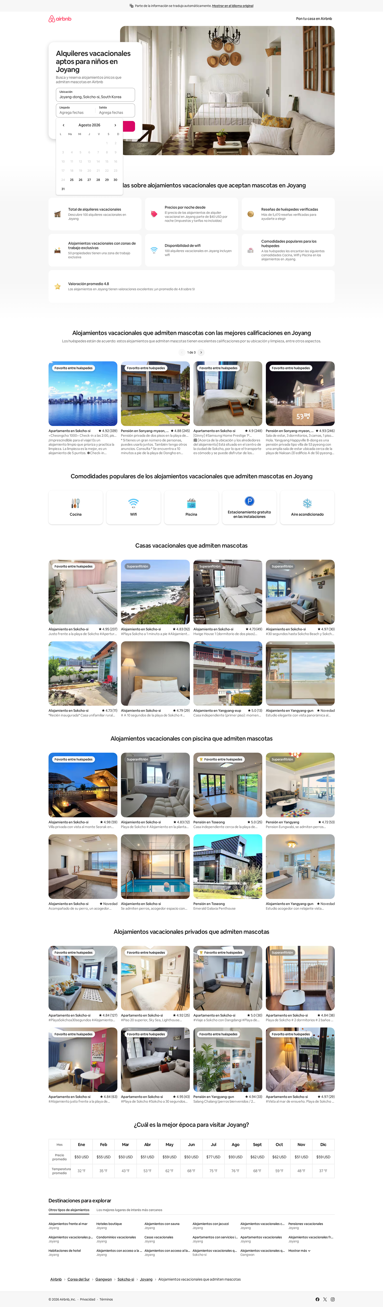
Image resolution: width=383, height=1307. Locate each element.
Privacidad (87, 1299)
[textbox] (75, 112)
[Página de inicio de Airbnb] (60, 19)
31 (63, 189)
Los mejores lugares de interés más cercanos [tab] (129, 1210)
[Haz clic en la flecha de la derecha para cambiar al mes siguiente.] (115, 125)
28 (98, 180)
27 (89, 180)
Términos (106, 1299)
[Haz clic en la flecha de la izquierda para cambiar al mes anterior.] (63, 125)
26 (80, 180)
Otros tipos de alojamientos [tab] (69, 1210)
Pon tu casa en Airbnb (314, 18)
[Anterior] (182, 352)
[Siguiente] (201, 352)
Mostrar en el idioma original (232, 6)
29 (107, 180)
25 (72, 180)
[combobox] (95, 97)
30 (115, 180)
